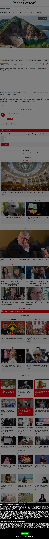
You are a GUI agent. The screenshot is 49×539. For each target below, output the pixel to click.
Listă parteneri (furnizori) (5, 529)
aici (24, 515)
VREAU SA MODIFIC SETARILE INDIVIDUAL (24, 536)
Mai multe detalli (17, 509)
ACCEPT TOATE (24, 533)
